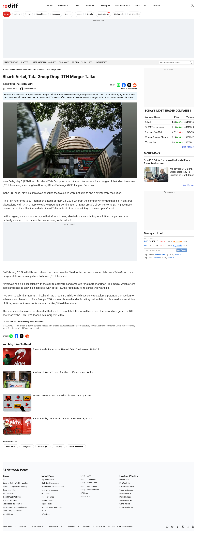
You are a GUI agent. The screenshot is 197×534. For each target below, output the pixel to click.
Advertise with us (126, 507)
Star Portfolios (103, 14)
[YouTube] (188, 526)
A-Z (4, 480)
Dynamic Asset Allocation (52, 507)
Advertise (22, 526)
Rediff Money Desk (13, 84)
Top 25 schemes (48, 480)
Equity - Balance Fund (88, 486)
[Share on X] (172, 526)
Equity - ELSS (85, 476)
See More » (188, 185)
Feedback (71, 526)
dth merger (42, 446)
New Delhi (28, 84)
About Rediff (7, 526)
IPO (90, 62)
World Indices (124, 504)
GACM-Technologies (154, 127)
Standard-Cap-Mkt (153, 132)
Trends (90, 14)
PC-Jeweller (150, 142)
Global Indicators (126, 490)
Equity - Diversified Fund (89, 490)
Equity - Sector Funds (88, 483)
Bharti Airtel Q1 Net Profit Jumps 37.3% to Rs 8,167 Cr (62, 418)
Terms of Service (55, 526)
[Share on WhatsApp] (167, 526)
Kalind (148, 122)
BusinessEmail (122, 5)
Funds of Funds (48, 497)
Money (104, 5)
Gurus (137, 5)
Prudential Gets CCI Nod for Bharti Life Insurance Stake (63, 372)
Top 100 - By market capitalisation (16, 507)
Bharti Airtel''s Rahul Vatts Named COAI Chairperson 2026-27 (66, 349)
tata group (26, 446)
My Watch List (124, 483)
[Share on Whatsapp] (118, 84)
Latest (24, 62)
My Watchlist (134, 14)
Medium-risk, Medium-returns (53, 487)
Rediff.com (107, 526)
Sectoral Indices (125, 500)
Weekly (17, 483)
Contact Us (86, 526)
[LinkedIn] (193, 526)
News (88, 5)
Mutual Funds (41, 14)
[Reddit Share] (134, 84)
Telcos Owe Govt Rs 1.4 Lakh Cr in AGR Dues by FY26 (62, 395)
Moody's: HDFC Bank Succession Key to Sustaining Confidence (182, 171)
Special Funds (47, 500)
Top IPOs (10, 493)
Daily (12, 483)
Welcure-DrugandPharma (156, 137)
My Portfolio (119, 14)
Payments (63, 5)
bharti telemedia (76, 446)
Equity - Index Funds (88, 479)
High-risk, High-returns (50, 483)
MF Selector (46, 514)
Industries (101, 62)
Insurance (56, 14)
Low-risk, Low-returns (50, 490)
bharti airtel (10, 446)
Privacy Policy (37, 526)
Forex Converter (125, 493)
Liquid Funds (47, 504)
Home (49, 5)
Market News (11, 62)
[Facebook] (178, 526)
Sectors (28, 14)
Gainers (68, 14)
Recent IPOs (7, 497)
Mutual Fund (79, 62)
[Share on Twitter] (129, 84)
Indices (17, 14)
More (154, 5)
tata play (58, 446)
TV (145, 5)
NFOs (44, 511)
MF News (84, 493)
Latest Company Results (12, 511)
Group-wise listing (9, 490)
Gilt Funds (45, 493)
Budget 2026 (85, 497)
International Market (44, 62)
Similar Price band (10, 500)
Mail (78, 5)
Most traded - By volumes (12, 504)
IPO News (17, 497)
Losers (79, 14)
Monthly (25, 483)
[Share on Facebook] (124, 84)
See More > (188, 147)
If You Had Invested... (127, 487)
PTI (11, 322)
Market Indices (125, 497)
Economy (64, 62)
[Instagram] (183, 526)
